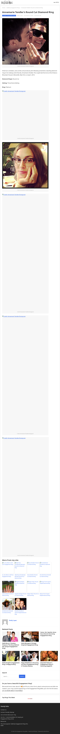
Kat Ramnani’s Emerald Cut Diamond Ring (7, 611)
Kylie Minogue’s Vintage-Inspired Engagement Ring (29, 644)
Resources (3, 721)
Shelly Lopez (20, 15)
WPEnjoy (35, 731)
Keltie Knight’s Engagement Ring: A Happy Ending (11, 663)
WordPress (46, 731)
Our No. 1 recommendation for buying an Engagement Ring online (12, 718)
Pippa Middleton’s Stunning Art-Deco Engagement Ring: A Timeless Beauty (30, 664)
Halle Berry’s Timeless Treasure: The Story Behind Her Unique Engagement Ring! (10, 645)
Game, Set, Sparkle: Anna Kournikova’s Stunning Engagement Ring (48, 633)
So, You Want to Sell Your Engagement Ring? (8, 575)
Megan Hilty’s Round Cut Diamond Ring (33, 594)
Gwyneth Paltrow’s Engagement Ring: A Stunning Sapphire (46, 664)
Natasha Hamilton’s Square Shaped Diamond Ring (20, 612)
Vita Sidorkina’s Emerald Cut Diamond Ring (45, 575)
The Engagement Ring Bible (21, 731)
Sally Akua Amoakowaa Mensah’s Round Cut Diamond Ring (20, 576)
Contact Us (3, 710)
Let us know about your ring (8, 714)
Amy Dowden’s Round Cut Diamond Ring (32, 575)
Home (3, 7)
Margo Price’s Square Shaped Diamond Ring (45, 594)
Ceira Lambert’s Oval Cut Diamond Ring (8, 594)
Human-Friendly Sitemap (7, 712)
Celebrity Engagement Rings (13, 7)
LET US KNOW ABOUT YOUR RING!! (12, 691)
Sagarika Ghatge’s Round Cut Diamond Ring (20, 594)
